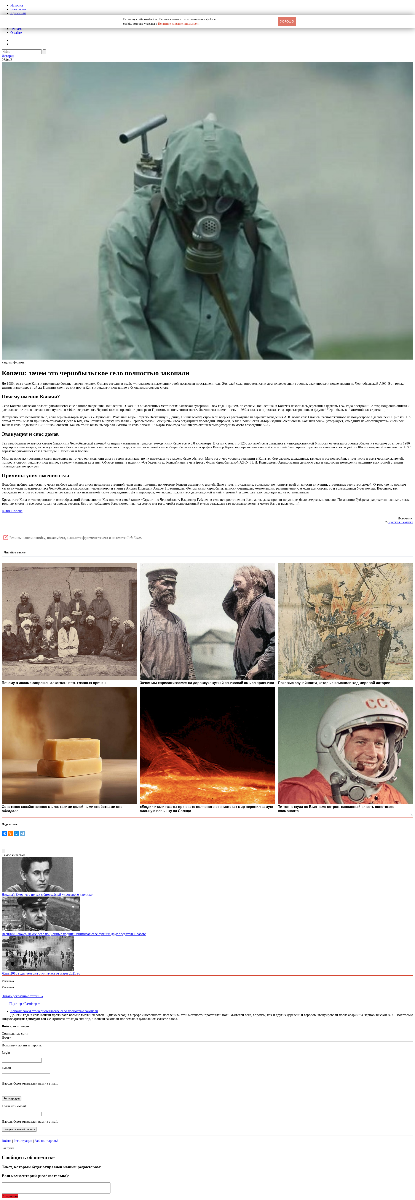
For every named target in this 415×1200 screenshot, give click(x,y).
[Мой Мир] (16, 833)
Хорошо (287, 21)
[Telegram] (22, 833)
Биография (18, 9)
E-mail (6, 1068)
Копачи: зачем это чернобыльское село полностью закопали (54, 1011)
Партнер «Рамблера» (24, 1003)
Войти (6, 1141)
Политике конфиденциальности (179, 23)
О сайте (16, 32)
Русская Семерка (400, 522)
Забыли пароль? (46, 1141)
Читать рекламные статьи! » (22, 996)
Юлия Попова (12, 511)
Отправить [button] (10, 1196)
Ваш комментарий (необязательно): (35, 1176)
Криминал (18, 13)
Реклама (16, 29)
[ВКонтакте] (4, 833)
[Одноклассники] (10, 833)
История (16, 5)
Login (6, 1052)
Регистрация (23, 1141)
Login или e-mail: (14, 1106)
